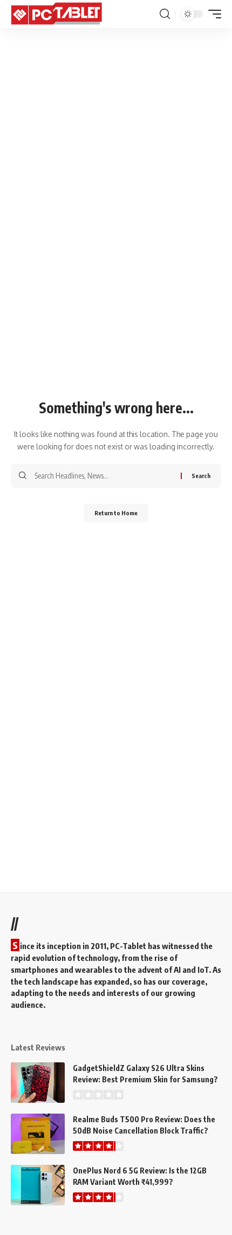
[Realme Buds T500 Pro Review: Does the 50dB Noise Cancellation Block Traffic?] (38, 1134)
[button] (165, 14)
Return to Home (116, 512)
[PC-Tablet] (58, 14)
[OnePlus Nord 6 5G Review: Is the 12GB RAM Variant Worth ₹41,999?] (38, 1185)
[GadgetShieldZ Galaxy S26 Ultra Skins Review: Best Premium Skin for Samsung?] (38, 1082)
